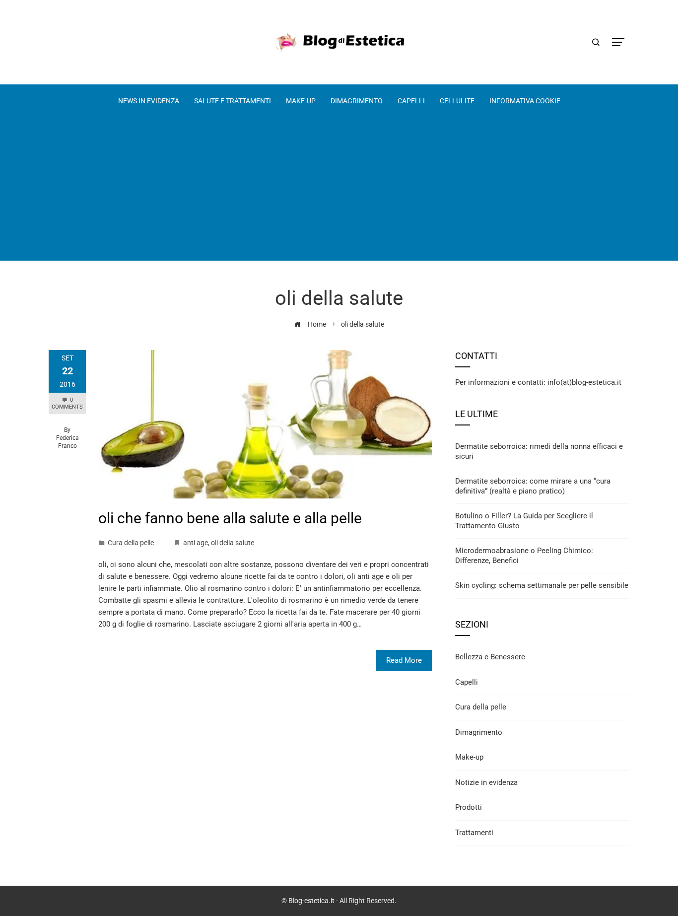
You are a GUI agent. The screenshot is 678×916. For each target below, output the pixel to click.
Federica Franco (67, 441)
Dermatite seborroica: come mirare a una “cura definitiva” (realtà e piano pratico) (532, 486)
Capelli (466, 682)
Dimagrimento (478, 732)
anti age (195, 543)
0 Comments (67, 403)
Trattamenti (474, 832)
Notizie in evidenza (486, 782)
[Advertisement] (339, 191)
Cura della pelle (131, 543)
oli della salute (232, 543)
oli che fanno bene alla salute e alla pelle (230, 518)
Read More (404, 660)
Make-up (469, 757)
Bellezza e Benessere (490, 656)
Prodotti (468, 807)
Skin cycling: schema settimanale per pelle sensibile (541, 585)
